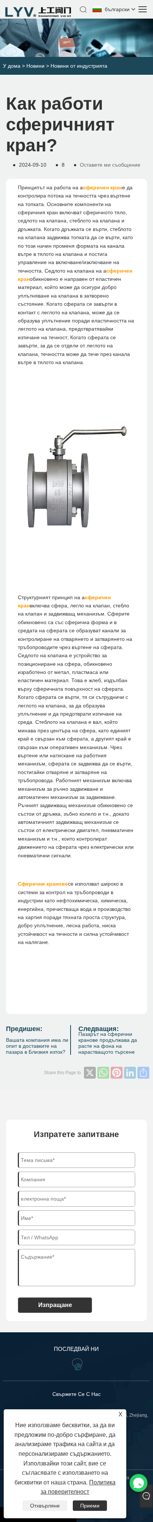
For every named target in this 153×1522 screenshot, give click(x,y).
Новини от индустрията (79, 66)
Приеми (90, 1506)
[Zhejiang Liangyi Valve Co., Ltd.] (39, 15)
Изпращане (55, 1305)
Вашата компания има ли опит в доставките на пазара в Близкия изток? (37, 1046)
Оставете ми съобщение (110, 165)
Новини (35, 66)
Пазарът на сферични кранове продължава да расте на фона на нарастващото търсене (107, 1043)
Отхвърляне (45, 1506)
